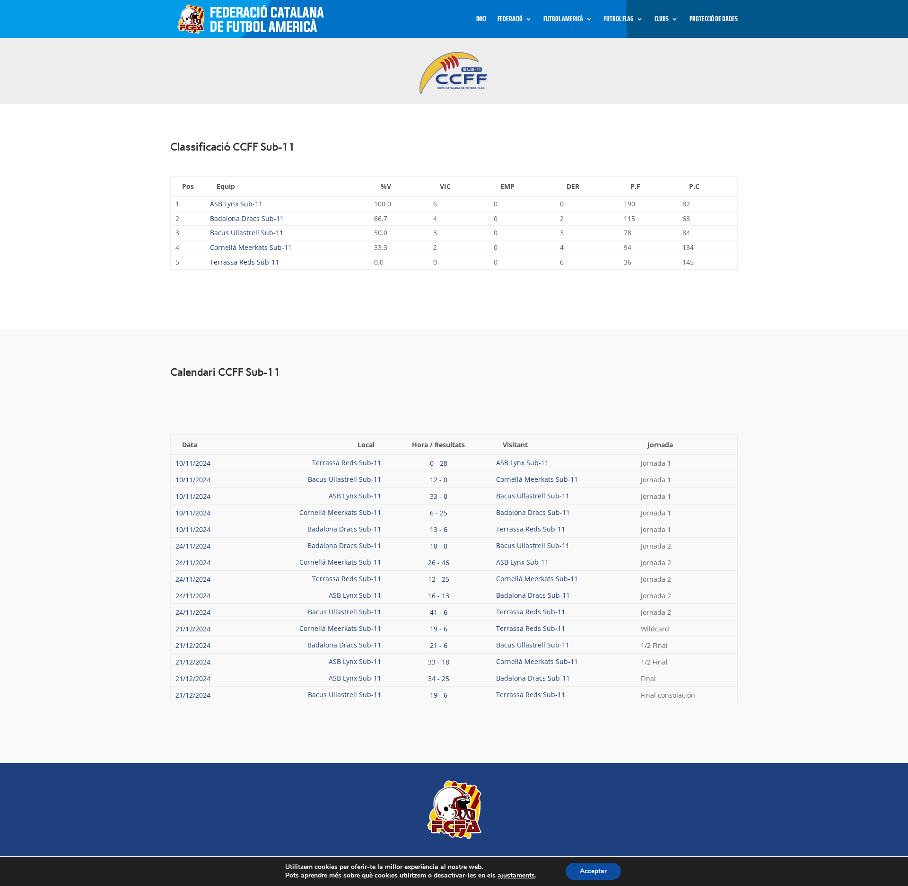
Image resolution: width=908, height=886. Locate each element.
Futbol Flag (619, 20)
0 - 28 (438, 463)
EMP (507, 186)
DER (573, 186)
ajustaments (516, 875)
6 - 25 (438, 512)
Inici (481, 20)
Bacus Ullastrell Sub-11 (246, 232)
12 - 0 (438, 479)
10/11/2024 (192, 463)
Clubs (662, 20)
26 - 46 (438, 562)
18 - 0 (438, 545)
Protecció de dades (714, 20)
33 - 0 (438, 496)
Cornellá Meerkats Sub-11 (251, 247)
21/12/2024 (192, 628)
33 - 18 (438, 661)
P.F (635, 186)
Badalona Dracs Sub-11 (247, 218)
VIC (445, 186)
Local (366, 444)
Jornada (660, 444)
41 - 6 (438, 612)
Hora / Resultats (438, 444)
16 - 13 (438, 595)
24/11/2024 (192, 545)
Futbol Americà (563, 20)
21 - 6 (438, 645)
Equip (226, 186)
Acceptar (593, 871)
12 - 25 (438, 579)
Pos (188, 186)
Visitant (515, 444)
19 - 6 (438, 628)
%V (386, 186)
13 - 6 (438, 529)
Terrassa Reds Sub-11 (244, 261)
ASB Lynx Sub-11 (236, 203)
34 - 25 (438, 678)
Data (189, 444)
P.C (694, 186)
